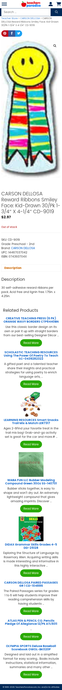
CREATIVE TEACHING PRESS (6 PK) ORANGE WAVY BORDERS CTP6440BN (31, 320)
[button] (55, 46)
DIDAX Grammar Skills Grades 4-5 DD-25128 (31, 546)
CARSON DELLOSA (30, 18)
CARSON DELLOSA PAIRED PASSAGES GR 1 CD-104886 (31, 584)
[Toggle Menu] (4, 4)
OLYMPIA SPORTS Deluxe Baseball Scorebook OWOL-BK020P (31, 647)
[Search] (56, 12)
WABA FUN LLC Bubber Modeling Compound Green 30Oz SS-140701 (31, 481)
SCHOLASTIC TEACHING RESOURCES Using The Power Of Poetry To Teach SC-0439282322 (31, 355)
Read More (31, 343)
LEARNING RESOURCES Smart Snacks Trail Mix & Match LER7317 (31, 421)
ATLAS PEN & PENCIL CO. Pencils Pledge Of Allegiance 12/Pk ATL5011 (31, 622)
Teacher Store (9, 18)
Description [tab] (12, 268)
